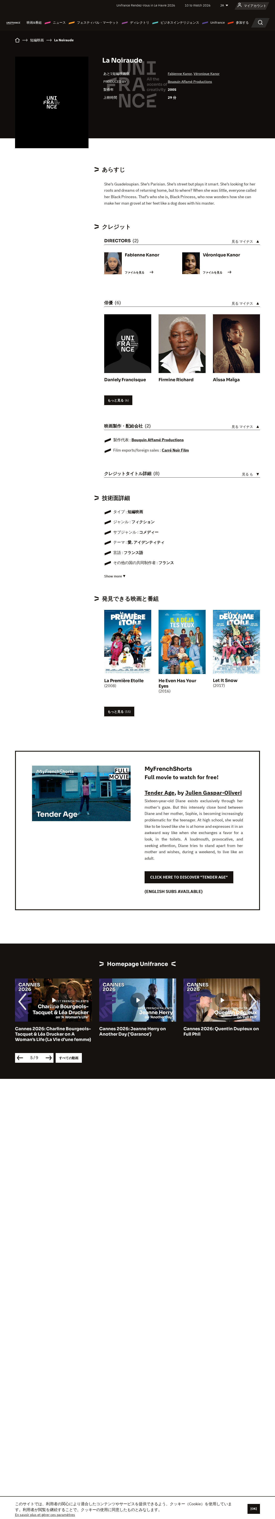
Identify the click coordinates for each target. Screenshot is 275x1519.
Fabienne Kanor (180, 73)
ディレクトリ (139, 22)
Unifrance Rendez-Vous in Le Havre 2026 (145, 5)
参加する (242, 22)
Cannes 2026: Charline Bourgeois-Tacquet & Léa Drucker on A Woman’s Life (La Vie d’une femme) (53, 1034)
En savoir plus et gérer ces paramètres (45, 1515)
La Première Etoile (124, 680)
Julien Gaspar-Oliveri (213, 792)
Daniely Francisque (125, 379)
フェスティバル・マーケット (98, 22)
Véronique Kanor (207, 73)
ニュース (59, 22)
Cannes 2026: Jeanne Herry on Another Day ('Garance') (132, 1031)
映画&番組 (34, 22)
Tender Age (159, 792)
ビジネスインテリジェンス (179, 22)
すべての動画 (68, 1058)
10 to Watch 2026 (198, 5)
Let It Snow (225, 680)
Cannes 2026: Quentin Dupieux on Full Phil (221, 1031)
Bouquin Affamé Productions (190, 81)
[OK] (254, 1509)
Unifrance (217, 22)
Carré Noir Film (175, 450)
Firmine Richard (176, 379)
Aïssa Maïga (226, 379)
